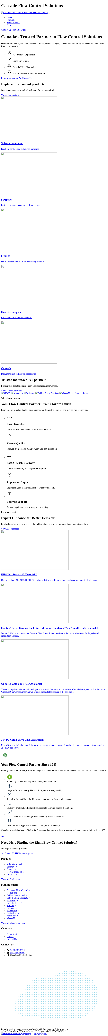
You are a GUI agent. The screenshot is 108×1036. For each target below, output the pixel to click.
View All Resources (11, 529)
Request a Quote (40, 12)
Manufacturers (13, 22)
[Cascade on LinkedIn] (2, 836)
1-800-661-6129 (17, 950)
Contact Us (6, 30)
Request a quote (9, 78)
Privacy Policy (40, 1034)
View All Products (10, 879)
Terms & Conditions (22, 1034)
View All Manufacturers (13, 923)
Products (10, 20)
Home (9, 17)
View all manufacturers (12, 390)
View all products (10, 95)
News (9, 25)
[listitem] (6, 393)
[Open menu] (49, 13)
